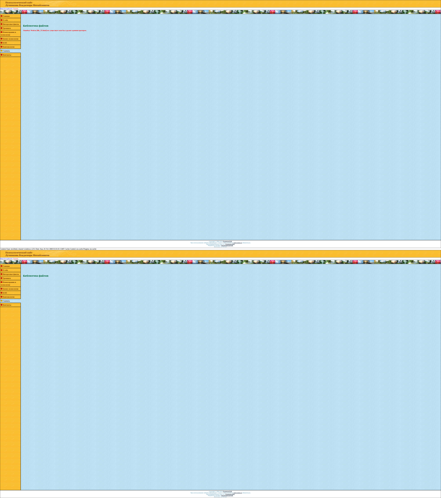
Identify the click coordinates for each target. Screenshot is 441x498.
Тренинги (7, 28)
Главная (6, 16)
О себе (5, 20)
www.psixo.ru (238, 242)
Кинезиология (8, 46)
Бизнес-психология (10, 38)
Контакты (7, 54)
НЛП (5, 42)
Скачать (6, 50)
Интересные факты (11, 24)
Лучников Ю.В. (230, 244)
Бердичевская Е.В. (227, 245)
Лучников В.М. (227, 241)
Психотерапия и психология (8, 33)
